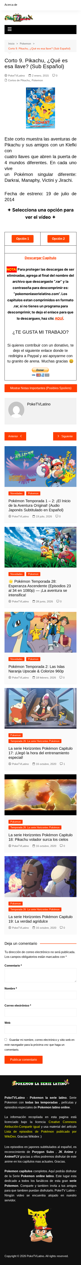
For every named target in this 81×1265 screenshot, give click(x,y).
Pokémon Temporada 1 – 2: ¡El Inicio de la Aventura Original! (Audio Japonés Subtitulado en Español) (39, 505)
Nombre (11, 988)
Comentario (13, 965)
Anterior (13, 436)
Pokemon (37, 80)
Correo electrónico (18, 1005)
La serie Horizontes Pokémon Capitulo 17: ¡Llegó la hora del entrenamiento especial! (40, 753)
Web (7, 1022)
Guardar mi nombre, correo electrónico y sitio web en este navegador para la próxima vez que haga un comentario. (39, 1044)
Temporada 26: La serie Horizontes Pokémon (35, 741)
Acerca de (11, 4)
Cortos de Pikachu (19, 80)
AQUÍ (59, 318)
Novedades (16, 493)
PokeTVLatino (16, 75)
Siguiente (67, 436)
